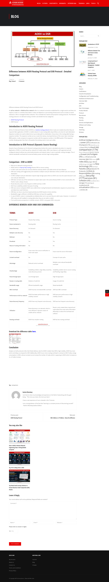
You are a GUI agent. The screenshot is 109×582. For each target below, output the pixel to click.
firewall (85, 154)
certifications (94, 143)
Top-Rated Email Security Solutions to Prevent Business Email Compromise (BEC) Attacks (19, 488)
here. (34, 331)
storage (83, 183)
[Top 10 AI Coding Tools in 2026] (19, 458)
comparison (14, 385)
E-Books (34, 565)
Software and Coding (84, 125)
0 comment (21, 81)
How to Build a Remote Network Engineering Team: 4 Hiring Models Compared (17, 448)
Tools (93, 3)
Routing (81, 118)
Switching (81, 130)
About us (11, 562)
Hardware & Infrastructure (86, 98)
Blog (38, 3)
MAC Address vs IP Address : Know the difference (63, 418)
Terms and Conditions (15, 568)
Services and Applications (86, 122)
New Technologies (84, 108)
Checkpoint (84, 145)
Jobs (87, 3)
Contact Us (12, 565)
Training (81, 3)
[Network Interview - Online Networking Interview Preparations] (17, 3)
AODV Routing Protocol (17, 120)
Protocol (14, 81)
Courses (34, 559)
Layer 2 (86, 164)
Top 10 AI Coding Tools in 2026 (16, 468)
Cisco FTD (85, 147)
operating (95, 166)
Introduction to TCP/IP (93, 44)
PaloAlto (84, 169)
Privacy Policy (12, 570)
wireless (83, 190)
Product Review (83, 110)
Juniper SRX (92, 162)
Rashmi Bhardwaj (27, 392)
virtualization (86, 187)
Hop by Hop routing (25, 167)
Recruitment (82, 115)
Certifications (82, 91)
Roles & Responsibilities (86, 172)
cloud (94, 147)
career (84, 142)
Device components (84, 152)
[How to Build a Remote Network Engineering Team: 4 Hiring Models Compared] (19, 436)
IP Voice (94, 159)
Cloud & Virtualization (85, 94)
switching (90, 183)
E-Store (44, 3)
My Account (12, 559)
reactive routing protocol (42, 130)
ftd (84, 157)
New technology (89, 165)
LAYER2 (81, 164)
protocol (94, 169)
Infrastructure (90, 157)
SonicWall (93, 181)
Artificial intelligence (88, 140)
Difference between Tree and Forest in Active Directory (94, 53)
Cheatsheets (53, 3)
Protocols (83, 171)
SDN (84, 176)
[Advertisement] (43, 95)
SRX (98, 180)
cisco (93, 145)
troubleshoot (84, 185)
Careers (81, 89)
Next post (72, 415)
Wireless (81, 132)
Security (81, 120)
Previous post (14, 415)
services (91, 178)
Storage (81, 127)
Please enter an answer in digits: (18, 526)
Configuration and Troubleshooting (88, 96)
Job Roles (81, 103)
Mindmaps (62, 3)
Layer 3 (92, 164)
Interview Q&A (72, 3)
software (84, 180)
